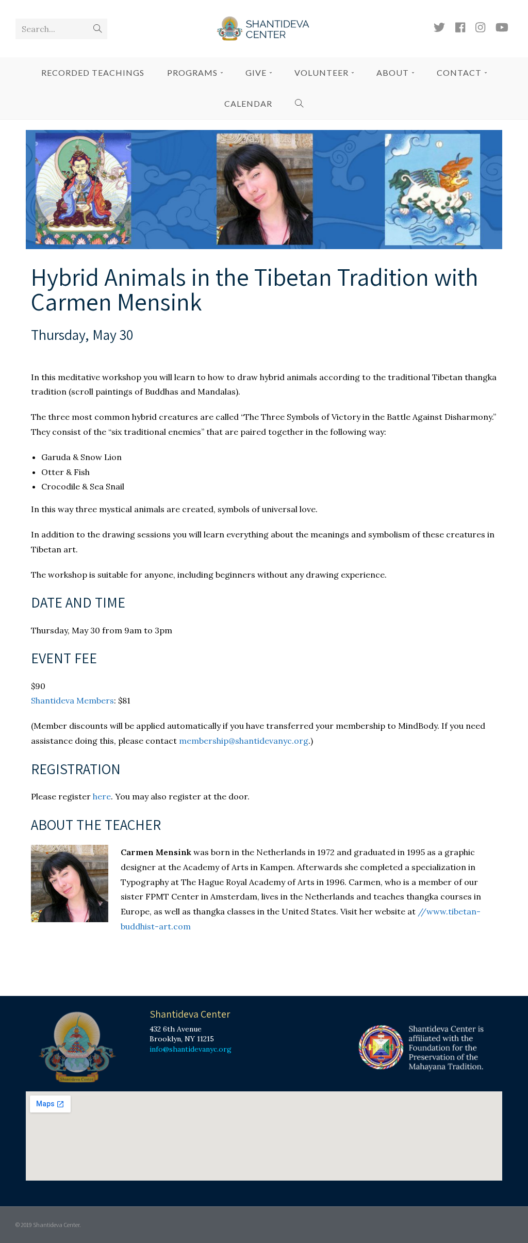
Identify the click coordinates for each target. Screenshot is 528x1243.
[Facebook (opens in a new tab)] (460, 27)
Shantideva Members (72, 700)
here (102, 796)
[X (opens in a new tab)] (439, 27)
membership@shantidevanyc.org (243, 740)
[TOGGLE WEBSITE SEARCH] (299, 103)
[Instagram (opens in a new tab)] (480, 27)
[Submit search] (97, 29)
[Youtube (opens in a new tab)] (502, 27)
